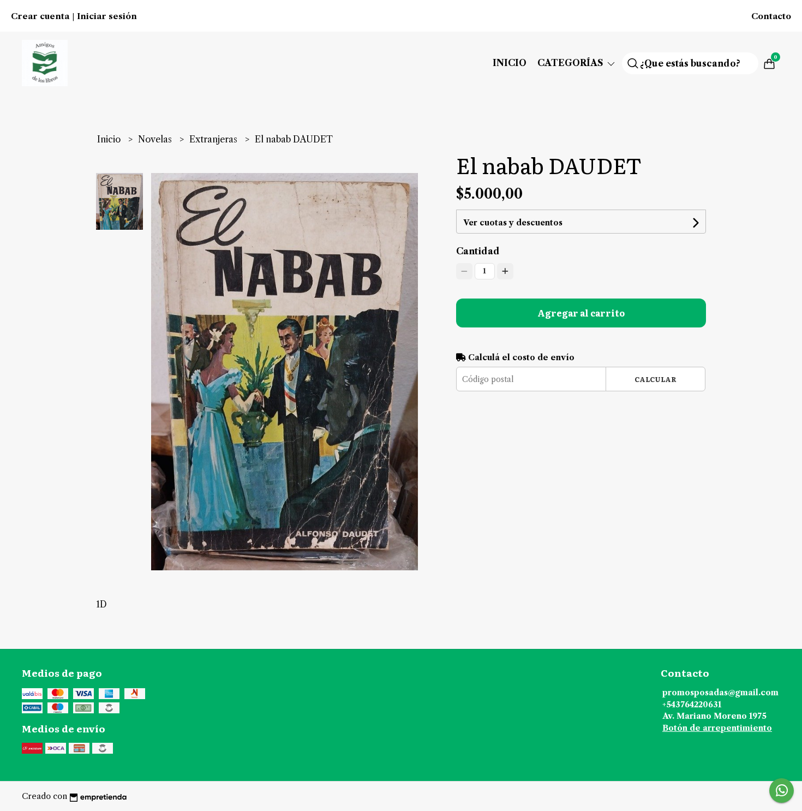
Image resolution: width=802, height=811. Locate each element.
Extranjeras (214, 139)
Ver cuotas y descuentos (512, 223)
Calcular (656, 379)
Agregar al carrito (581, 312)
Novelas (156, 139)
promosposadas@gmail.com (720, 692)
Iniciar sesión (107, 16)
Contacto (771, 16)
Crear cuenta (40, 16)
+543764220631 (691, 704)
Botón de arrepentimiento (717, 728)
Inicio (509, 62)
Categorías (571, 62)
